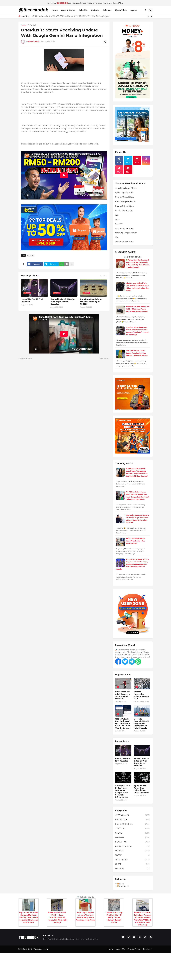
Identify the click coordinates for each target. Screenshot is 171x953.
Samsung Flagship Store (126, 233)
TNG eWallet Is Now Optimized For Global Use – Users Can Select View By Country (122, 723)
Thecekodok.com (41, 949)
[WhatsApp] (61, 264)
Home (55, 10)
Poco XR (119, 224)
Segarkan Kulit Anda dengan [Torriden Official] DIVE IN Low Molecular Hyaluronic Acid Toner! (28, 917)
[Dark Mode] (146, 10)
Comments (124, 886)
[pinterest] (150, 937)
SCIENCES (132, 851)
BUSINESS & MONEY (132, 824)
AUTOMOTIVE (132, 819)
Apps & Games (68, 10)
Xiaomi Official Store (124, 241)
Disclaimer (148, 949)
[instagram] (139, 937)
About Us (120, 949)
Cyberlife (83, 10)
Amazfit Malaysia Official (126, 188)
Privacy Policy (134, 949)
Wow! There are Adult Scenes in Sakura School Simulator (122, 695)
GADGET (32, 25)
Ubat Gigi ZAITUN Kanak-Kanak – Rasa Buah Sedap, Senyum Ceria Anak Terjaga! (136, 353)
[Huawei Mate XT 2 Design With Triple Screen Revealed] (142, 750)
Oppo (117, 219)
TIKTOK (132, 855)
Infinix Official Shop (123, 210)
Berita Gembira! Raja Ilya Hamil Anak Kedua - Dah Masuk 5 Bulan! (135, 541)
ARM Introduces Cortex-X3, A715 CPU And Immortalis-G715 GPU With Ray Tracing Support (71, 16)
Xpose (134, 10)
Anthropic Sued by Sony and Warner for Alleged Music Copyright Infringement (122, 791)
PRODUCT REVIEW (132, 846)
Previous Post (26, 358)
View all (103, 275)
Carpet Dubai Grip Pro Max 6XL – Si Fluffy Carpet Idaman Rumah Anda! (114, 917)
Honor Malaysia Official (125, 201)
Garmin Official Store (124, 197)
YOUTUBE (132, 869)
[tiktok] (145, 937)
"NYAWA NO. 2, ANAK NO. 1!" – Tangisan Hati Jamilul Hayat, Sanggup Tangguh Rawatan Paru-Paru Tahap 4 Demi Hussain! (132, 564)
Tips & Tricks (121, 10)
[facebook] (123, 937)
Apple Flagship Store (124, 192)
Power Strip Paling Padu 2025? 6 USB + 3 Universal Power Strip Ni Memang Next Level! (138, 309)
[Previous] (148, 16)
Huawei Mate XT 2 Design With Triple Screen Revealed (62, 301)
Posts (121, 884)
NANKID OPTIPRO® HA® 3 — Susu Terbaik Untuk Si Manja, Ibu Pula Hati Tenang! (57, 917)
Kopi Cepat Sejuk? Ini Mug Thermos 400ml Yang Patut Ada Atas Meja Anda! (85, 916)
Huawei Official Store (124, 206)
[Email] (66, 264)
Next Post (104, 358)
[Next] (151, 16)
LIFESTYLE (132, 837)
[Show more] (71, 264)
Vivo (117, 237)
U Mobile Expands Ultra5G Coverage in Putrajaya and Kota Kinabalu (141, 723)
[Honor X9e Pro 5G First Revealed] (123, 750)
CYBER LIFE (132, 828)
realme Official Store (124, 228)
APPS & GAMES (132, 815)
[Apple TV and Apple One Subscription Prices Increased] (142, 777)
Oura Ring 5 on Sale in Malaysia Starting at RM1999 (91, 301)
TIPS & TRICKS (132, 860)
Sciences (107, 10)
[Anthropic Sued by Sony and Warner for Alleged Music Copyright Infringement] (123, 777)
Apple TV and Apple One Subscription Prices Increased (141, 789)
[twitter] (128, 937)
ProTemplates (55, 949)
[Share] (105, 42)
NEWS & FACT (132, 842)
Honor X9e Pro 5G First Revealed (32, 300)
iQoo (117, 215)
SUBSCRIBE (62, 3)
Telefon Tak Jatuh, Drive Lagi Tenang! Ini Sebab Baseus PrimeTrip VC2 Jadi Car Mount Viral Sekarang (142, 918)
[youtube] (134, 937)
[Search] (150, 10)
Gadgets (95, 10)
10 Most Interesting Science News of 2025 (141, 695)
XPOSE (132, 864)
